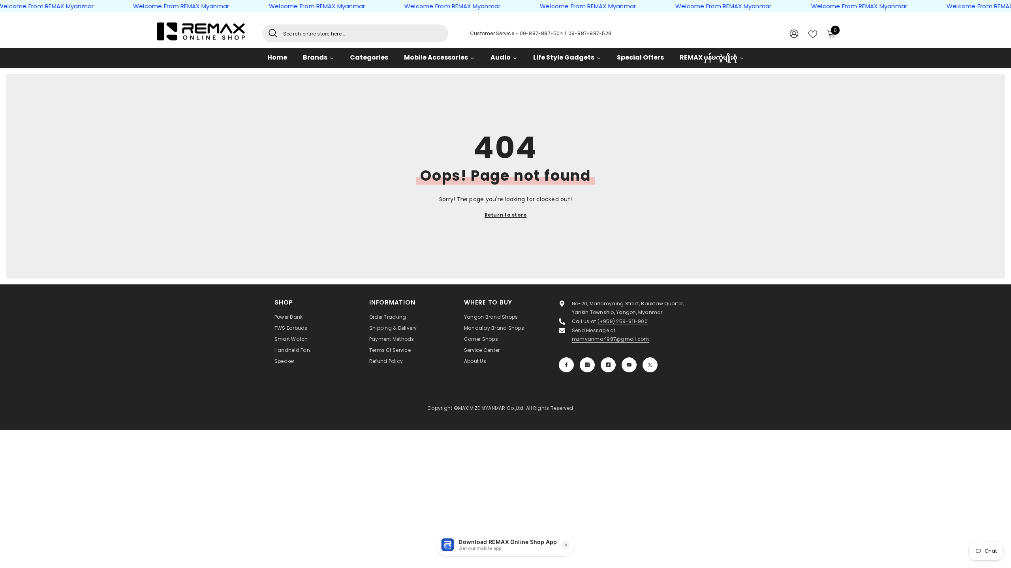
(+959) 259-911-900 (623, 321)
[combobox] (362, 33)
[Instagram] (587, 364)
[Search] (355, 33)
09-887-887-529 (589, 33)
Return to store (506, 214)
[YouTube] (629, 364)
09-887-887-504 (542, 33)
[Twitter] (650, 364)
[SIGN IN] (794, 33)
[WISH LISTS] (812, 33)
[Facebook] (566, 364)
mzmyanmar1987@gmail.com (610, 339)
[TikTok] (608, 364)
